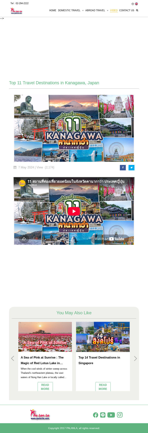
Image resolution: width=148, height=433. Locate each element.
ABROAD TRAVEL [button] (95, 10)
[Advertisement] (74, 50)
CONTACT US (126, 10)
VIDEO (113, 10)
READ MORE (45, 386)
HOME (52, 10)
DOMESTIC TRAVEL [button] (69, 10)
